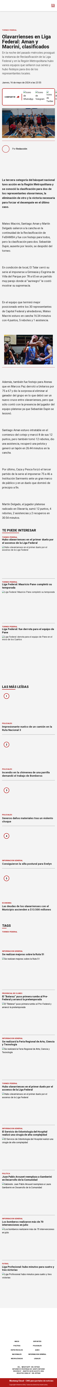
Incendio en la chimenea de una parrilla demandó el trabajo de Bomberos (26, 774)
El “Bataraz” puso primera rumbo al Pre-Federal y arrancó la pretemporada (25, 998)
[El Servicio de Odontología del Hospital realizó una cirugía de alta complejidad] (28, 1152)
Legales (37, 1358)
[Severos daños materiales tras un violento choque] (28, 798)
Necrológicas (17, 1358)
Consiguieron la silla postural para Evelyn (27, 863)
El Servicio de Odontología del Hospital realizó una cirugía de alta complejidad (24, 1133)
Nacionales (17, 1354)
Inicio (17, 1341)
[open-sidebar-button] (53, 5)
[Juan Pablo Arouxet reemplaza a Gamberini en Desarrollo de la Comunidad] (28, 1197)
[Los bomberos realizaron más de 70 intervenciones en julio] (28, 1242)
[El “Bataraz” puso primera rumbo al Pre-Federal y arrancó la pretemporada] (28, 1017)
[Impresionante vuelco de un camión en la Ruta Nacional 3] (28, 706)
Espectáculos (17, 1350)
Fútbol (5, 1263)
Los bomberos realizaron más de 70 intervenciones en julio (22, 1223)
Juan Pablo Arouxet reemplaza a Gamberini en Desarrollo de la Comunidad (27, 1178)
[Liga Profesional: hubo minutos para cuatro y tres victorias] (28, 1287)
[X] (42, 1331)
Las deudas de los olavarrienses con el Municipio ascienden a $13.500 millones (26, 908)
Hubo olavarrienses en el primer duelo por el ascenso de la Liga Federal (28, 541)
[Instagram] (24, 1331)
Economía (6, 903)
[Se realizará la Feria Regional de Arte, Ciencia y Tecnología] (28, 1062)
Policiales (7, 723)
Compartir (10, 97)
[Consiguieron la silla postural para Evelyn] (28, 843)
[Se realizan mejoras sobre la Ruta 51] (28, 972)
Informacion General (12, 860)
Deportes (37, 1341)
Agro (37, 1350)
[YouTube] (33, 1331)
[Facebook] (14, 1331)
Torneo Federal (9, 30)
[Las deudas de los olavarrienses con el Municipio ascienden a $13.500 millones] (28, 886)
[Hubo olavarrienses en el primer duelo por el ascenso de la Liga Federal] (28, 1107)
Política (6, 1173)
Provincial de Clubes (12, 993)
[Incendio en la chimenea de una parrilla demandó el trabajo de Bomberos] (28, 752)
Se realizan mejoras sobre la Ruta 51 (23, 954)
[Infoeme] (13, 5)
